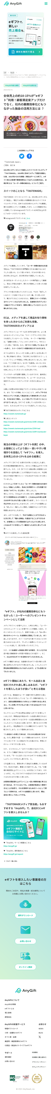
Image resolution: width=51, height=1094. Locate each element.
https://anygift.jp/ (10, 846)
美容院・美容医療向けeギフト (16, 1041)
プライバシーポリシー (39, 1062)
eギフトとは (9, 1008)
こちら (27, 218)
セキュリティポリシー (39, 1067)
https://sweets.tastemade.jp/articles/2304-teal (22, 428)
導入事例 (8, 1013)
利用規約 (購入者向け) (39, 1057)
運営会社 (8, 1017)
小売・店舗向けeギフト (13, 1033)
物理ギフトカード (11, 1028)
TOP (5, 72)
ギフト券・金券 (10, 1037)
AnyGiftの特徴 (10, 1004)
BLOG (12, 72)
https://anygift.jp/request (13, 854)
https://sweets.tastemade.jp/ (15, 414)
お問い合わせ (10, 1061)
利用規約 (35, 1052)
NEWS (41, 1028)
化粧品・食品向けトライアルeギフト (18, 1045)
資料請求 (8, 1057)
